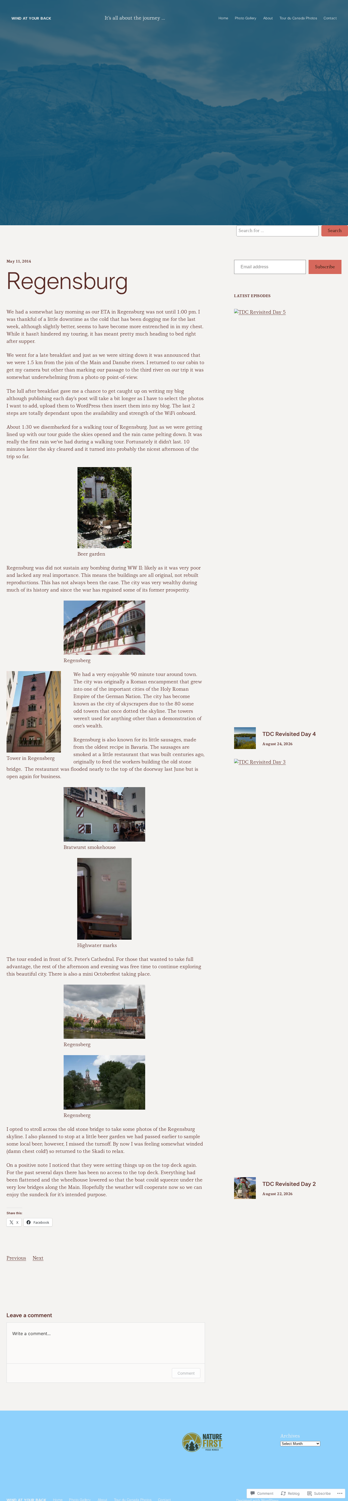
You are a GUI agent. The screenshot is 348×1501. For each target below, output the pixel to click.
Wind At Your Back (31, 18)
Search (335, 231)
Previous (16, 1258)
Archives (290, 1436)
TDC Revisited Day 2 (289, 1184)
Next (38, 1258)
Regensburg (67, 282)
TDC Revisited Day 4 (289, 734)
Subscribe (325, 267)
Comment (186, 1373)
